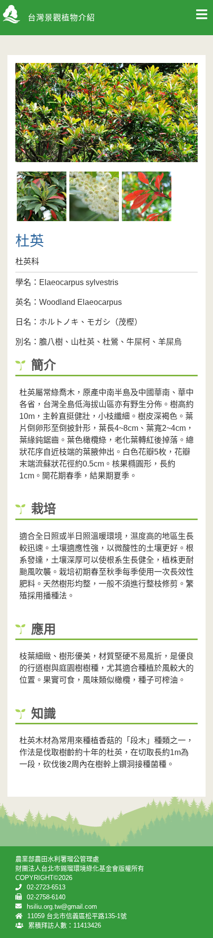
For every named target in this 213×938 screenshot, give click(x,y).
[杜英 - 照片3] (146, 196)
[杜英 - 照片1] (41, 196)
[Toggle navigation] (202, 17)
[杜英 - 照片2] (94, 196)
